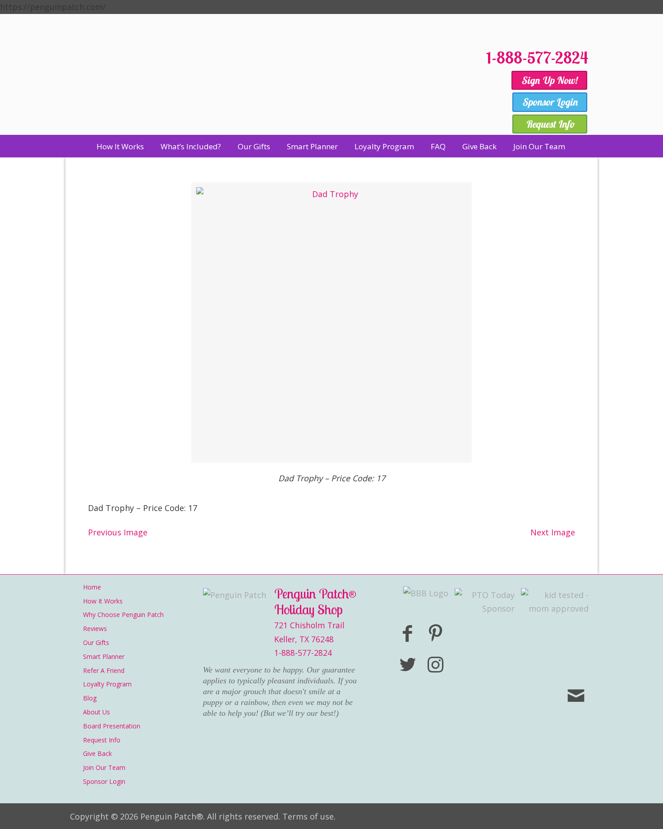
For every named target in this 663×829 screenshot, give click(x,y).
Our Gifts (96, 642)
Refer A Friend (103, 670)
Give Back (97, 753)
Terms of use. (309, 816)
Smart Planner (103, 656)
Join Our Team (104, 767)
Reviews (95, 628)
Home (92, 587)
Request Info (101, 740)
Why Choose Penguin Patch (123, 614)
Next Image (552, 532)
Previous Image (117, 532)
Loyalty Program (107, 684)
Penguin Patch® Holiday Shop (273, 87)
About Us (96, 712)
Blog (90, 698)
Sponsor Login (104, 781)
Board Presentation (111, 726)
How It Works (103, 601)
